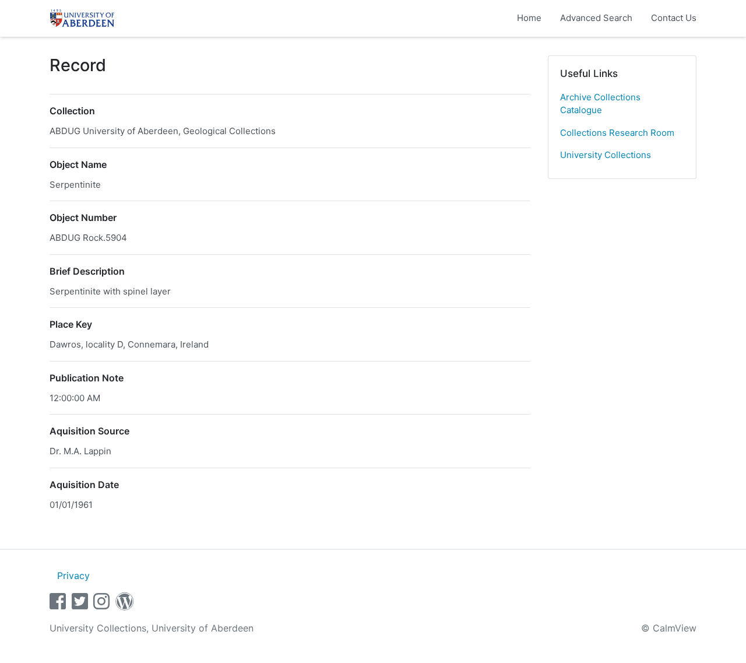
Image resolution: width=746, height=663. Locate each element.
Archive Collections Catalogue (600, 104)
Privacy (73, 575)
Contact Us (673, 17)
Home (529, 17)
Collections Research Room (617, 132)
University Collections (605, 154)
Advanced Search (596, 17)
